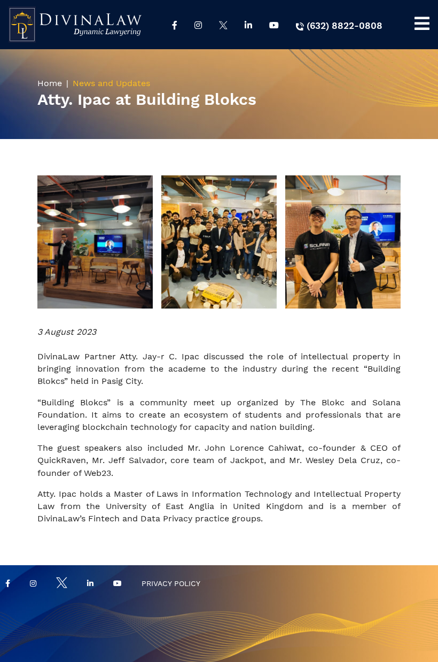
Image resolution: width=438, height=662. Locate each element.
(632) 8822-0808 (343, 25)
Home (49, 83)
